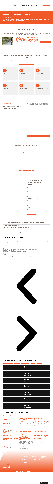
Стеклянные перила (25, 459)
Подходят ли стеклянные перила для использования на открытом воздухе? (17, 227)
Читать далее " (5, 429)
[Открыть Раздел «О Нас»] (19, 5)
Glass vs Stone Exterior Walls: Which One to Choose (26, 420)
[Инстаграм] (8, 464)
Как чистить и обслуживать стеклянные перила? (12, 232)
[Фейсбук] (6, 464)
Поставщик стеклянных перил (9, 17)
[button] (26, 225)
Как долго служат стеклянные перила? (10, 230)
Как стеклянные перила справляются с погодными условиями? (14, 229)
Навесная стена (24, 462)
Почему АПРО (33, 456)
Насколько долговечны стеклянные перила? (11, 225)
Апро (3, 17)
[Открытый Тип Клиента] (29, 5)
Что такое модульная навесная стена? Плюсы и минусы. (42, 437)
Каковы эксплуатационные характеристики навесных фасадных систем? (25, 437)
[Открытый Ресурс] (33, 5)
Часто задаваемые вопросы (35, 459)
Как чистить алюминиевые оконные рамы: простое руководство (10, 421)
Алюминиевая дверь (25, 456)
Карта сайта (35, 471)
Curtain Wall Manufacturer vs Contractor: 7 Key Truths (42, 420)
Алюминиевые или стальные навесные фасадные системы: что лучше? (10, 437)
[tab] (5, 363)
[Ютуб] (7, 464)
